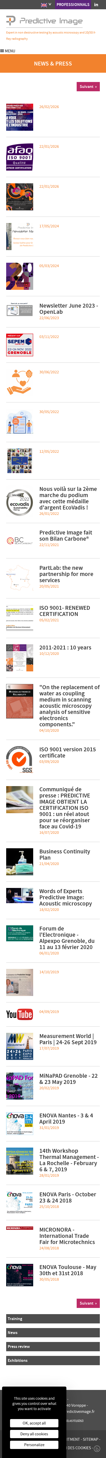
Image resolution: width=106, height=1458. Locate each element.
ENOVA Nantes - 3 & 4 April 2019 (66, 1118)
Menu (9, 51)
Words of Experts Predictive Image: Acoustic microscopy (65, 897)
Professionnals (73, 4)
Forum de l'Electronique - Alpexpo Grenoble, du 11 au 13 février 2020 (67, 938)
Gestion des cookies (71, 1448)
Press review (19, 1346)
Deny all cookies (34, 1434)
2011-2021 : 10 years (65, 647)
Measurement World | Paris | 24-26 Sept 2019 (68, 1039)
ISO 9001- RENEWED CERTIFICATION (64, 611)
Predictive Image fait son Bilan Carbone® (65, 535)
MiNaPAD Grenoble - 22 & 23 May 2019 (68, 1079)
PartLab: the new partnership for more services (66, 574)
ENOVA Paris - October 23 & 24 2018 (67, 1197)
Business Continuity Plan (64, 854)
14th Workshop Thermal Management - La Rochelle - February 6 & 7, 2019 (69, 1160)
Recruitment (67, 1439)
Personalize (34, 1444)
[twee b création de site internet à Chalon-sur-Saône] (97, 1447)
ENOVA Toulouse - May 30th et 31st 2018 (67, 1270)
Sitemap (90, 1439)
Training (15, 1318)
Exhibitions (18, 1360)
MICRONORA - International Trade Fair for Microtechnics (67, 1236)
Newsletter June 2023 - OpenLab (68, 309)
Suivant (87, 86)
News (12, 1332)
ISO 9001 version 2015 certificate (67, 752)
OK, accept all (34, 1423)
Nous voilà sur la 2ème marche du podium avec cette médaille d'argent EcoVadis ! (68, 498)
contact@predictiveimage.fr (71, 1411)
